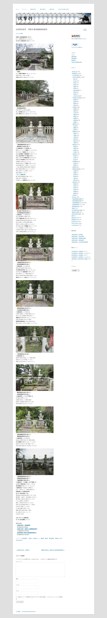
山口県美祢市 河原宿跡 (77, 251)
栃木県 (74, 174)
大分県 (74, 112)
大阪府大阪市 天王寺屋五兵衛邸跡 (80, 242)
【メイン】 (24, 9)
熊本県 (74, 116)
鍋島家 (42, 538)
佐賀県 (30, 538)
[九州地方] (35, 538)
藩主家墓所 (51, 538)
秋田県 (74, 187)
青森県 (74, 184)
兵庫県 (74, 142)
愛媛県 (74, 127)
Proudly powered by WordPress (29, 611)
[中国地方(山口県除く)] (77, 97)
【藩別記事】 (52, 9)
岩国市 (74, 94)
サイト (17, 591)
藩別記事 (74, 60)
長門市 (74, 88)
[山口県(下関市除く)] (77, 77)
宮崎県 (74, 118)
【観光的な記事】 (76, 212)
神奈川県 (75, 180)
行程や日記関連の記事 (77, 62)
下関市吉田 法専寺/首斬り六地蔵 (79, 259)
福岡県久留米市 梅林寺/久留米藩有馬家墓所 (53, 550)
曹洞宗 (46, 538)
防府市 (74, 84)
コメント (19, 561)
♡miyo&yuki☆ (75, 225)
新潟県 (74, 163)
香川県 (74, 126)
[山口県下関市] (75, 75)
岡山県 (74, 105)
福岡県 (74, 109)
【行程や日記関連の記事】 (63, 9)
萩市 (74, 79)
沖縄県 (74, 122)
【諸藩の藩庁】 (33, 9)
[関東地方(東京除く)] (77, 169)
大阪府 (74, 137)
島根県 (74, 99)
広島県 (74, 101)
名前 (17, 578)
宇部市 (74, 92)
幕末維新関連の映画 (77, 200)
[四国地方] (74, 124)
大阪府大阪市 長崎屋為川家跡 (79, 238)
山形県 (74, 189)
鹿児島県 (75, 120)
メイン (73, 54)
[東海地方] (74, 144)
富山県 (74, 159)
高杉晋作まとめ (75, 217)
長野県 (74, 165)
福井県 (74, 155)
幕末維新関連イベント (77, 204)
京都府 (74, 135)
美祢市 (74, 82)
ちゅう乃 (86, 253)
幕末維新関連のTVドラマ (78, 202)
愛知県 (74, 148)
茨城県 (74, 172)
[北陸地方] (74, 154)
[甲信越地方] (75, 161)
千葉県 (74, 170)
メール (17, 585)
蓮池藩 (56, 538)
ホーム (17, 9)
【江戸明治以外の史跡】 (77, 210)
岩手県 (74, 185)
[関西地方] (74, 131)
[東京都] (74, 167)
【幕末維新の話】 (76, 206)
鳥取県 (74, 103)
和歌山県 (75, 141)
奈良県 (74, 139)
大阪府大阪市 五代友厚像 (78, 236)
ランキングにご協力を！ (77, 47)
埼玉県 (74, 178)
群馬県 (74, 176)
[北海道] (74, 195)
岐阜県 (74, 150)
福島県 (74, 193)
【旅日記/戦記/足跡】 (76, 214)
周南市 (74, 86)
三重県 (74, 152)
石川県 (74, 157)
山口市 (74, 81)
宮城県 (74, 191)
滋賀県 (74, 133)
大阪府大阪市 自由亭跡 (77, 234)
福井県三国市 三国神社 (22, 550)
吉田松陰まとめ (75, 219)
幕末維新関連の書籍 (77, 199)
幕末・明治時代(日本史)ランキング (79, 38)
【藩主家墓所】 (42, 9)
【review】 (74, 197)
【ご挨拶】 (18, 611)
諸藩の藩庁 (74, 56)
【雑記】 (74, 208)
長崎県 (74, 114)
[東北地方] (74, 182)
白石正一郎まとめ (76, 223)
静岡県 (74, 146)
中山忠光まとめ (75, 221)
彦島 (73, 215)
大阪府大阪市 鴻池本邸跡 (78, 240)
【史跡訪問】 (24, 538)
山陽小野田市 (76, 90)
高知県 (74, 129)
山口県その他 (76, 96)
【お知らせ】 (75, 71)
